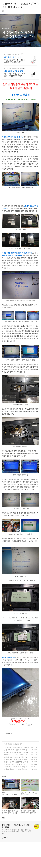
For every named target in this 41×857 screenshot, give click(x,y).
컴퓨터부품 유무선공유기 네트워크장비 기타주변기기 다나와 (14, 75)
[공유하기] (14, 724)
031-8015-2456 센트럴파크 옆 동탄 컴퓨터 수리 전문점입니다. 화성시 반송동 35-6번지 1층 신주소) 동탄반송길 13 (16, 831)
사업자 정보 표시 (8, 734)
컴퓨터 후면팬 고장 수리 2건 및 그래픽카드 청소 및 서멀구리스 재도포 (16, 760)
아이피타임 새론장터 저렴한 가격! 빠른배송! (14, 71)
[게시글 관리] (17, 724)
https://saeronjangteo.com (12, 68)
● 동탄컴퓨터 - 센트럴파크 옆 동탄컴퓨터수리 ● (19, 3)
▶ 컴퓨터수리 (8, 744)
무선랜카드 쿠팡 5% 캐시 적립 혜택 (14, 57)
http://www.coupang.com (12, 54)
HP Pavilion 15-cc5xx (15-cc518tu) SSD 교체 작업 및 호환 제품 (16, 756)
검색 (33, 3)
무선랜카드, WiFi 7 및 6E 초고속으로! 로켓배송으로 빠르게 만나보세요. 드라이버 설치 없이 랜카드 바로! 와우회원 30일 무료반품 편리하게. (14, 61)
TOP (37, 855)
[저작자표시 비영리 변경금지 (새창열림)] (29, 725)
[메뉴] (37, 3)
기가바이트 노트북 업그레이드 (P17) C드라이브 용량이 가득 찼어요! (16, 765)
